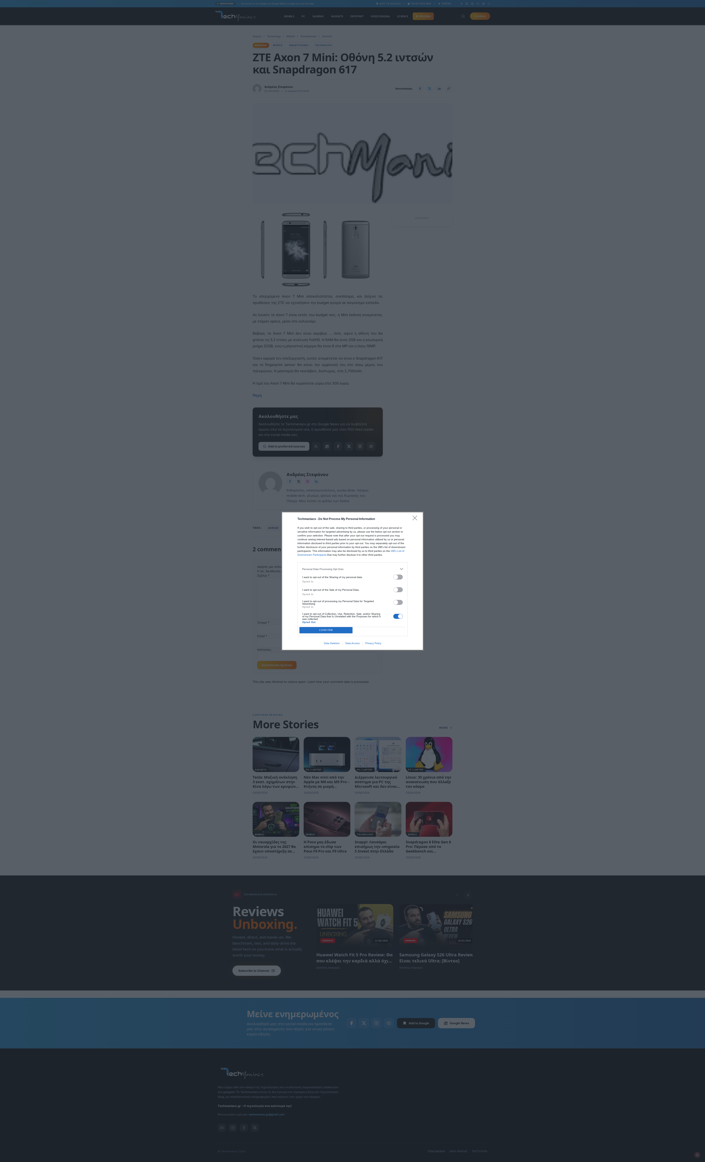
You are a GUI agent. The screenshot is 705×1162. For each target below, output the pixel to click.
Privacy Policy (373, 643)
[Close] (416, 519)
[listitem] (352, 569)
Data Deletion (332, 643)
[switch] (398, 577)
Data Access (352, 643)
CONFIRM (326, 630)
